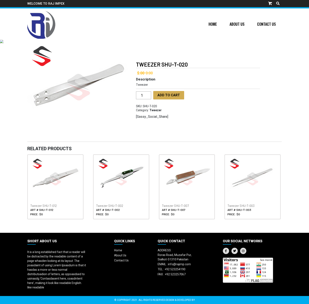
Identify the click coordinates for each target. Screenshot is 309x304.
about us (120, 255)
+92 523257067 (172, 274)
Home (213, 24)
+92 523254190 (171, 269)
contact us (121, 260)
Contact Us (266, 24)
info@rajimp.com (174, 264)
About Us (237, 24)
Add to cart (168, 95)
